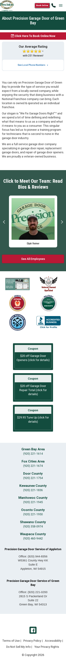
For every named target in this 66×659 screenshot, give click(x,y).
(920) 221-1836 (33, 490)
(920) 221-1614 (33, 453)
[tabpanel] (33, 220)
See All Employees (33, 259)
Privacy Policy (32, 640)
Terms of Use (11, 640)
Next (62, 222)
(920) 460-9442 (33, 538)
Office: (33, 556)
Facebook (33, 630)
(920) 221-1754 (33, 478)
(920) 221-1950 (33, 514)
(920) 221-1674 (33, 465)
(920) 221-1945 (33, 502)
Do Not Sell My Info (18, 646)
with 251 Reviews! (33, 55)
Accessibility (53, 640)
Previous (4, 222)
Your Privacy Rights (46, 646)
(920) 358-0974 (33, 526)
